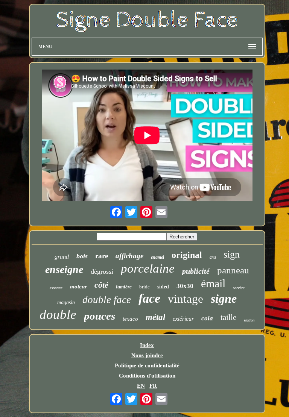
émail (213, 283)
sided (163, 287)
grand (62, 256)
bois (82, 256)
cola (207, 318)
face (149, 298)
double (58, 314)
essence (56, 287)
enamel (157, 257)
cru (213, 257)
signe (224, 298)
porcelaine (148, 268)
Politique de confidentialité (147, 365)
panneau (233, 270)
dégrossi (102, 271)
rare (101, 256)
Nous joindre (147, 355)
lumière (124, 287)
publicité (196, 271)
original (187, 255)
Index (147, 345)
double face (106, 299)
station (249, 320)
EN (141, 386)
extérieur (183, 318)
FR (153, 386)
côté (101, 285)
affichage (129, 256)
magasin (66, 302)
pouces (99, 316)
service (239, 287)
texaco (130, 319)
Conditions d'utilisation (147, 376)
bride (144, 287)
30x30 (184, 286)
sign (232, 254)
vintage (185, 298)
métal (155, 317)
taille (228, 317)
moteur (78, 287)
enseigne (64, 269)
